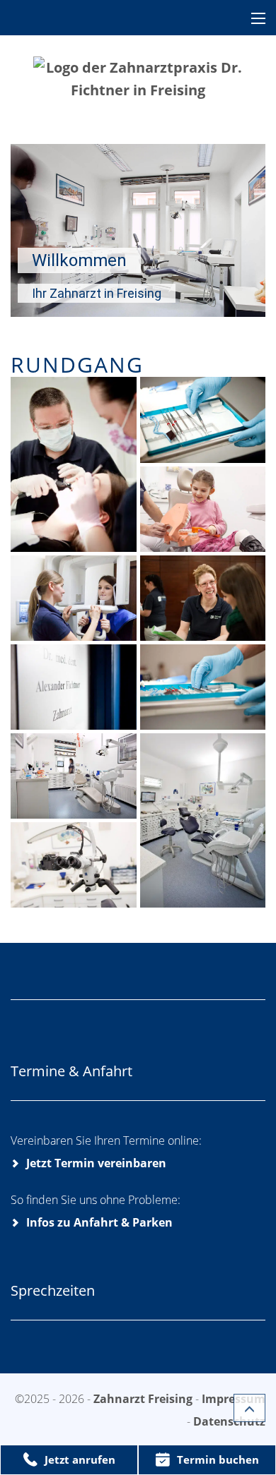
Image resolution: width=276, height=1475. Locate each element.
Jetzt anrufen (80, 1459)
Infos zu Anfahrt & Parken (99, 1222)
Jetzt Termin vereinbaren (96, 1163)
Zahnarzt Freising (144, 1399)
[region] (138, 230)
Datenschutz (229, 1421)
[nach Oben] (249, 1408)
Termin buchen (218, 1459)
